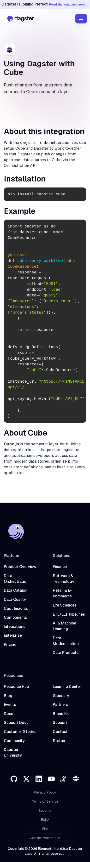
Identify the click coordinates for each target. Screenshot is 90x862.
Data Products (66, 652)
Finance (60, 566)
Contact (60, 731)
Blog (8, 695)
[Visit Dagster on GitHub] (14, 779)
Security (45, 810)
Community (14, 740)
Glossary (61, 695)
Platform (11, 555)
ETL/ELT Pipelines (69, 614)
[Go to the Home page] (19, 18)
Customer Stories (20, 731)
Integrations (14, 626)
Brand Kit (61, 713)
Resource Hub (16, 686)
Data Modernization (66, 640)
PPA (45, 829)
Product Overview (20, 566)
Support (60, 722)
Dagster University (13, 752)
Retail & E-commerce (62, 593)
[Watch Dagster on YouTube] (51, 779)
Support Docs (16, 722)
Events (10, 704)
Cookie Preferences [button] (45, 838)
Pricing (10, 644)
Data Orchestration (16, 578)
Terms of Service (45, 801)
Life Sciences (65, 605)
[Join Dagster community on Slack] (76, 779)
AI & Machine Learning (64, 626)
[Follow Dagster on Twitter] (26, 779)
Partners (60, 704)
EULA (45, 819)
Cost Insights (16, 608)
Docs (8, 713)
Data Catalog (16, 590)
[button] (81, 18)
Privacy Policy (45, 792)
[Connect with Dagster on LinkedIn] (39, 779)
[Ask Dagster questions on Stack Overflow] (63, 779)
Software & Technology (63, 578)
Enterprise (13, 635)
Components (15, 617)
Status (59, 740)
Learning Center (67, 686)
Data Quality (15, 599)
